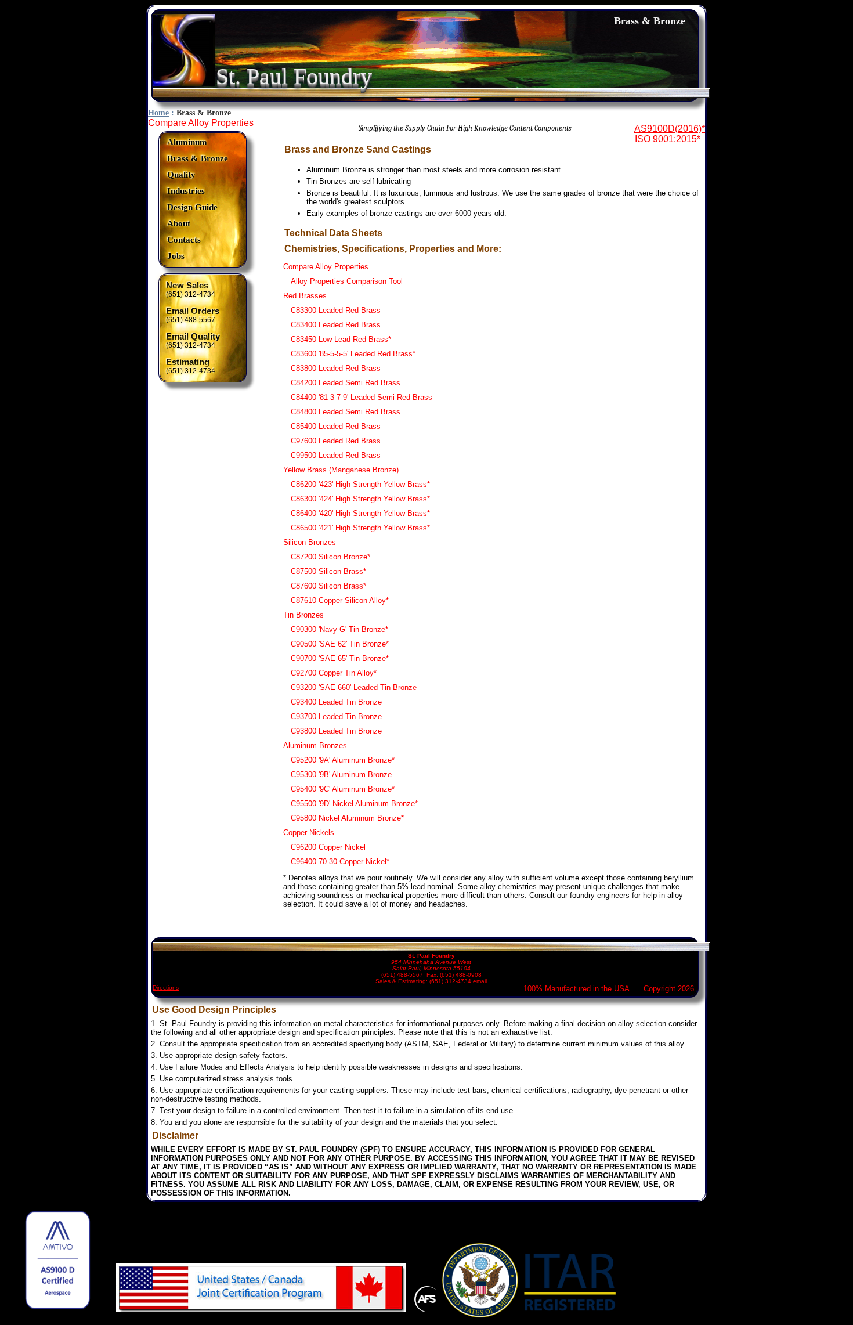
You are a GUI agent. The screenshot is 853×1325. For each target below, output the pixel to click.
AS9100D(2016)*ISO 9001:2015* (669, 134)
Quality (181, 174)
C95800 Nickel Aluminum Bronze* (347, 818)
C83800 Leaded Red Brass (336, 368)
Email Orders (192, 311)
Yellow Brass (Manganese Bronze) (341, 469)
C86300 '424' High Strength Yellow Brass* (360, 498)
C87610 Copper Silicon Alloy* (340, 600)
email (480, 981)
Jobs (176, 256)
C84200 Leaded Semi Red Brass (345, 382)
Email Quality (193, 336)
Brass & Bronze (197, 158)
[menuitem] (197, 142)
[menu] (197, 199)
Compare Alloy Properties (201, 123)
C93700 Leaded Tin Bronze (336, 716)
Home (158, 113)
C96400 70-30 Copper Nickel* (340, 861)
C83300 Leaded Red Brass (336, 310)
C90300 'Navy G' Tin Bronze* (339, 629)
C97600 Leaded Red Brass (336, 440)
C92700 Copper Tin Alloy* (334, 673)
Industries (186, 191)
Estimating (187, 362)
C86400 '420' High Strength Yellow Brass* (360, 513)
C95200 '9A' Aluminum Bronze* (343, 760)
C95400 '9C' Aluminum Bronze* (343, 789)
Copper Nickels (308, 832)
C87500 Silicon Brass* (328, 571)
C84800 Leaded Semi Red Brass (345, 411)
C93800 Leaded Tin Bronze (336, 731)
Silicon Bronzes (309, 542)
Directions (166, 987)
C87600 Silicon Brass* (328, 586)
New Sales (187, 285)
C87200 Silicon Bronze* (330, 557)
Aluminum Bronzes (315, 745)
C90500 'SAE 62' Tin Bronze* (340, 644)
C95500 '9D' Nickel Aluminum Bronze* (354, 803)
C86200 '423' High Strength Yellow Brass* (360, 484)
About (178, 223)
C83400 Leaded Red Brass (336, 324)
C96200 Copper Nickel (328, 847)
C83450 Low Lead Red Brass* (341, 339)
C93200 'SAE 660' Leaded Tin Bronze (354, 687)
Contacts (184, 239)
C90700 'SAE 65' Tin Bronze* (340, 658)
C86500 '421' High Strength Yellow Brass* (360, 527)
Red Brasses (305, 295)
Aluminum (187, 142)
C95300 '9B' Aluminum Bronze (341, 774)
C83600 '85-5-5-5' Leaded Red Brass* (353, 353)
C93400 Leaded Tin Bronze (336, 702)
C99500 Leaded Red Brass (336, 455)
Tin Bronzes (303, 615)
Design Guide (192, 207)
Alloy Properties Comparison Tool (347, 281)
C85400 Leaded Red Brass (336, 426)
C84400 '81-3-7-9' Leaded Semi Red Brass (361, 397)
